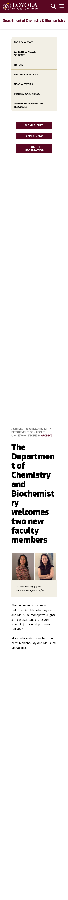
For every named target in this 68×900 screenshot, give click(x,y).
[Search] (53, 6)
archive (46, 435)
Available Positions (26, 74)
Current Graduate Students (25, 54)
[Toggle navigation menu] (61, 6)
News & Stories (28, 435)
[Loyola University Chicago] (20, 6)
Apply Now (34, 136)
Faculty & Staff (23, 42)
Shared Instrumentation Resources (28, 105)
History (18, 65)
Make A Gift (34, 125)
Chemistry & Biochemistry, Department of (31, 430)
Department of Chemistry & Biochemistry (34, 21)
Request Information (34, 148)
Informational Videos (27, 94)
